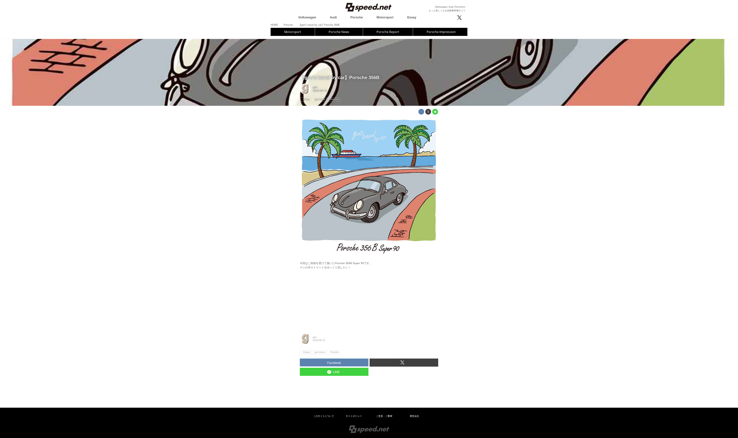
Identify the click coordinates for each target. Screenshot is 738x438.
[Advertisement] (369, 301)
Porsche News (339, 32)
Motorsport (292, 32)
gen (315, 87)
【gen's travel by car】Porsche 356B (339, 77)
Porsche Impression (441, 32)
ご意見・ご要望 (384, 416)
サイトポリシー (354, 416)
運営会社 (414, 416)
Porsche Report (387, 32)
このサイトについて (323, 416)
